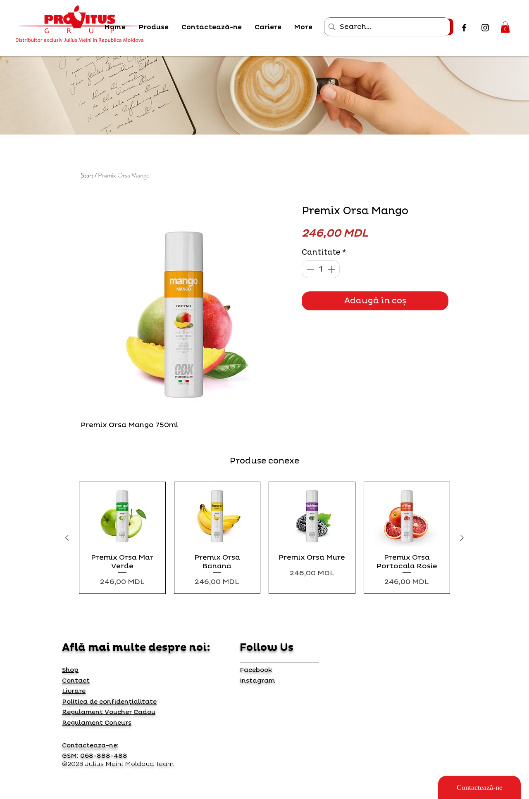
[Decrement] (309, 269)
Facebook (256, 670)
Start (87, 175)
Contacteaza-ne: (90, 745)
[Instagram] (485, 28)
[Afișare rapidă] (122, 514)
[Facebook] (464, 28)
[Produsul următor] (462, 538)
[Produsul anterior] (67, 538)
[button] (505, 27)
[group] (264, 537)
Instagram (257, 681)
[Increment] (332, 269)
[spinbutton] (321, 269)
